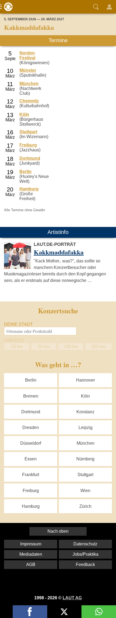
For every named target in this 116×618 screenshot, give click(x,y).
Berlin (25, 171)
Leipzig (86, 427)
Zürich (85, 506)
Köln (24, 114)
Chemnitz (29, 101)
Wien (85, 490)
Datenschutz (85, 544)
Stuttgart (28, 131)
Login (109, 7)
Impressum (30, 544)
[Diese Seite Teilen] (30, 611)
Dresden (30, 427)
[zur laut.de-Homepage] (6, 7)
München (29, 83)
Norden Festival (27, 55)
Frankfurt (30, 474)
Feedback (85, 564)
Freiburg (28, 145)
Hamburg (29, 189)
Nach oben (58, 531)
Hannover (85, 380)
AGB (30, 564)
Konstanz (85, 411)
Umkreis (14, 340)
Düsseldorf (30, 443)
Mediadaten (30, 554)
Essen (31, 459)
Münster (27, 70)
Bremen (30, 396)
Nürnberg (85, 459)
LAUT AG (72, 598)
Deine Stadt (18, 324)
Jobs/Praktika (85, 554)
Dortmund (29, 158)
